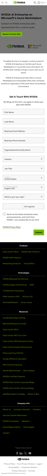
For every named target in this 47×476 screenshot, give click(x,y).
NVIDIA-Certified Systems (14, 376)
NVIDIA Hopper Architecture (15, 285)
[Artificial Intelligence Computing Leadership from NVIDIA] (19, 2)
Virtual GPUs (29, 263)
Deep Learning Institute (13, 353)
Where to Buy (33, 394)
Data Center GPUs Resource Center (18, 341)
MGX (32, 285)
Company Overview (22, 409)
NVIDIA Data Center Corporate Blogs (18, 382)
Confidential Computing (13, 290)
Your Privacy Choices (26, 464)
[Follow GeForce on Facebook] (17, 453)
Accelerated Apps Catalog (14, 318)
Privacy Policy (9, 464)
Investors (37, 409)
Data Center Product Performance (17, 347)
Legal (39, 464)
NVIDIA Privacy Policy (12, 227)
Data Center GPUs (10, 252)
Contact (31, 471)
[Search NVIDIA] (6, 2)
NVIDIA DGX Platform (30, 252)
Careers (6, 433)
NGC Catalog (28, 370)
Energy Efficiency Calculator (14, 359)
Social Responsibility (11, 427)
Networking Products (12, 263)
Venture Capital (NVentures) (15, 415)
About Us (7, 409)
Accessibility (14, 467)
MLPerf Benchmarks (11, 370)
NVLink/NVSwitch (10, 302)
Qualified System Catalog (14, 394)
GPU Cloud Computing (12, 365)
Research (26, 421)
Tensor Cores (26, 302)
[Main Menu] (2, 2)
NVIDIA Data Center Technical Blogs (18, 388)
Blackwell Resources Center (14, 323)
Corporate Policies (29, 467)
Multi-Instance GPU (11, 296)
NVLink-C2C (27, 296)
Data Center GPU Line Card (14, 335)
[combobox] (23, 159)
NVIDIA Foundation (11, 421)
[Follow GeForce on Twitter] (25, 453)
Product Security (19, 471)
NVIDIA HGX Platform (12, 257)
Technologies (28, 427)
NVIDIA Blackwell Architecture (16, 279)
